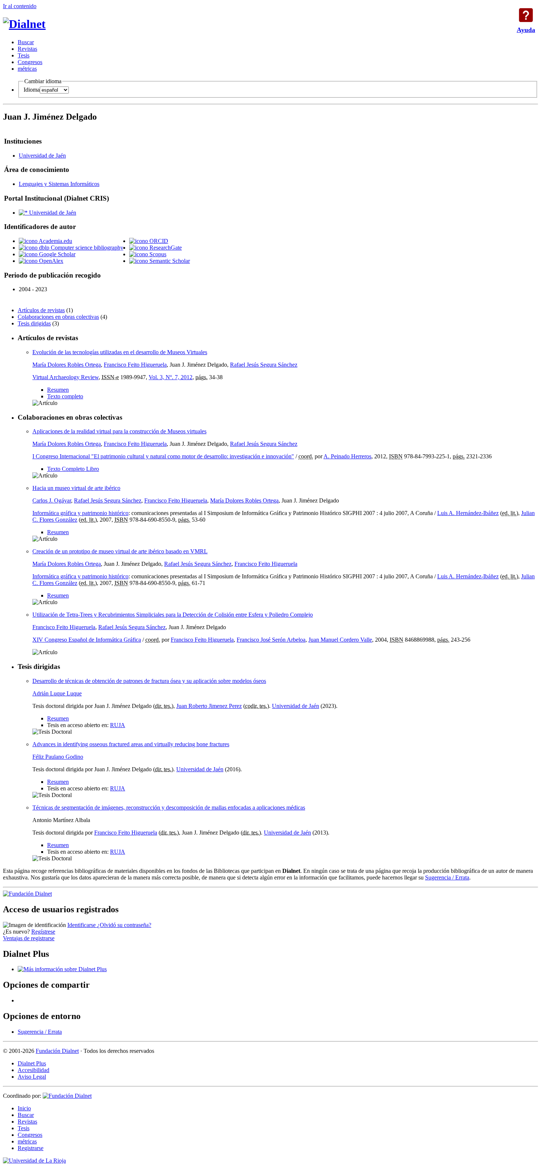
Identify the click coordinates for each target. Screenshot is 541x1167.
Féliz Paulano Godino (57, 757)
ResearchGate (165, 247)
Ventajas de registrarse (28, 938)
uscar (26, 42)
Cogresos (30, 62)
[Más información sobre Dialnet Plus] (62, 969)
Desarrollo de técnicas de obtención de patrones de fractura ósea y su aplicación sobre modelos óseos (149, 681)
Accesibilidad (33, 1070)
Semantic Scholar (169, 261)
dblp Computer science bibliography (80, 247)
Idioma (32, 90)
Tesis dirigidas (34, 323)
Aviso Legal (32, 1076)
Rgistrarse (30, 1148)
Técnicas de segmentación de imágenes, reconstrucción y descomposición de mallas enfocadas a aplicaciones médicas (168, 807)
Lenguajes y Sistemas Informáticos (59, 184)
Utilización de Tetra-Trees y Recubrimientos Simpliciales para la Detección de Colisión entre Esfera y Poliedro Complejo (172, 614)
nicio (24, 1108)
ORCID (158, 241)
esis (23, 55)
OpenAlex (50, 261)
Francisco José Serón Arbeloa (271, 640)
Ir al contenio (19, 6)
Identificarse (82, 925)
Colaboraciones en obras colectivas (58, 317)
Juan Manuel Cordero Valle (340, 640)
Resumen (58, 390)
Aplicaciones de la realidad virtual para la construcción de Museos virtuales (119, 431)
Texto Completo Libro (73, 469)
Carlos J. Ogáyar (51, 500)
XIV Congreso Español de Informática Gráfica (86, 640)
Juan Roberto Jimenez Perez (209, 706)
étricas (27, 69)
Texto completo (65, 396)
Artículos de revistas (41, 310)
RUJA (117, 725)
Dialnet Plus (32, 1063)
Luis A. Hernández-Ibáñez (468, 513)
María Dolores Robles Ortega (66, 365)
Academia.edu (55, 241)
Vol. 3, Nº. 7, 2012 (170, 377)
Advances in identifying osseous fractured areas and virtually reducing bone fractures (130, 744)
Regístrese (43, 931)
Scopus (157, 254)
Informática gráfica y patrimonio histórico (80, 513)
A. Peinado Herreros (347, 456)
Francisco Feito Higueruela (135, 365)
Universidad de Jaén (42, 155)
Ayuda (526, 15)
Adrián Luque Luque (57, 693)
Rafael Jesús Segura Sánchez (263, 365)
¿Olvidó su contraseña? (124, 925)
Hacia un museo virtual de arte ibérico (76, 488)
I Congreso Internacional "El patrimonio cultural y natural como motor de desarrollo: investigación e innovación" (163, 456)
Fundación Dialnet (57, 1051)
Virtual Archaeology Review (65, 377)
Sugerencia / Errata (447, 877)
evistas (27, 49)
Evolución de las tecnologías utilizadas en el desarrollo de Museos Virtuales (119, 352)
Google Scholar (56, 254)
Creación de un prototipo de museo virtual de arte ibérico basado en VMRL (120, 551)
